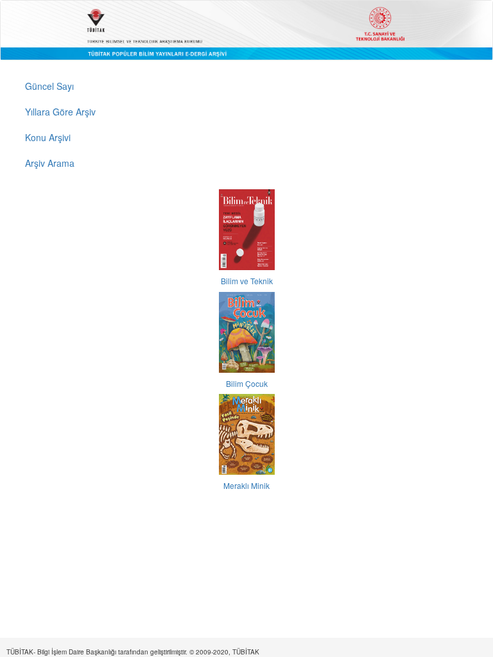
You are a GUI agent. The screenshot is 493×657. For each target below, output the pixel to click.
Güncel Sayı (49, 86)
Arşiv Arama (49, 163)
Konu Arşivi (48, 137)
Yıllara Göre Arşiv (60, 111)
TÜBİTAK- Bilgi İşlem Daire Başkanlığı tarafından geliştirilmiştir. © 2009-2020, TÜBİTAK (132, 651)
